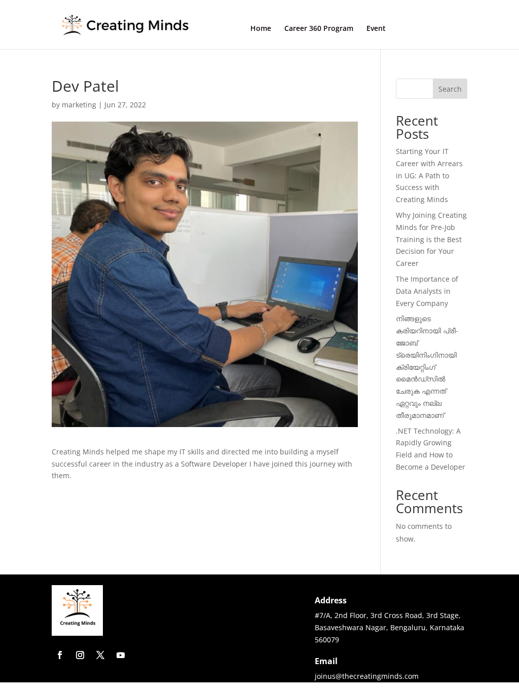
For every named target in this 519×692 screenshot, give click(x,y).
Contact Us (433, 28)
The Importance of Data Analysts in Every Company (427, 291)
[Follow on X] (100, 655)
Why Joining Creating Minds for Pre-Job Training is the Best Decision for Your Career (431, 239)
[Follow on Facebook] (60, 655)
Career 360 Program (318, 29)
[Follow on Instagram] (80, 655)
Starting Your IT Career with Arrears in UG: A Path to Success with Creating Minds (429, 175)
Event (376, 29)
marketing (79, 104)
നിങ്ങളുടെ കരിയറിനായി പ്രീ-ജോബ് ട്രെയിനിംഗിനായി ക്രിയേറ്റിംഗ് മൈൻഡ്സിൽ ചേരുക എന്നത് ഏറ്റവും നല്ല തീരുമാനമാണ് (427, 366)
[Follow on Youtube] (121, 655)
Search (450, 89)
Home (260, 29)
